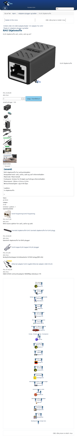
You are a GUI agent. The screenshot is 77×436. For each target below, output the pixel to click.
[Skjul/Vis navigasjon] (5, 8)
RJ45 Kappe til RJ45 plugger (25, 247)
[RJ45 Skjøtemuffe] (31, 63)
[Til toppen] (74, 432)
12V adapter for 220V (36, 26)
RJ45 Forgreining (23, 214)
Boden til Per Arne (11, 20)
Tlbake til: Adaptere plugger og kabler (15, 28)
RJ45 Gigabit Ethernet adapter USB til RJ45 (32, 264)
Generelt (7, 166)
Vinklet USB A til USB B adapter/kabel (15, 26)
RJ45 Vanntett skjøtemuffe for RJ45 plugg (33, 230)
